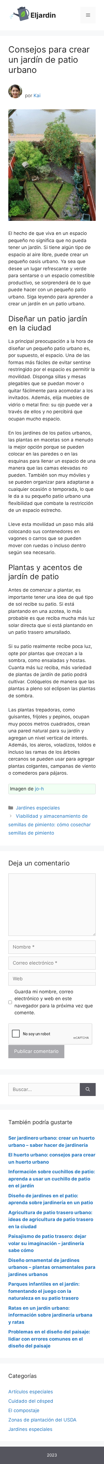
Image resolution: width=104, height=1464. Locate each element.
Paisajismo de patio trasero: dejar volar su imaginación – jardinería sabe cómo (47, 1243)
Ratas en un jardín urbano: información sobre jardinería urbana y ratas (50, 1315)
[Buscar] (88, 1089)
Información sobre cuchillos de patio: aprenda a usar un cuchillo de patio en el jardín (51, 1178)
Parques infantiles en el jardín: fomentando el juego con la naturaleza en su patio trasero (44, 1291)
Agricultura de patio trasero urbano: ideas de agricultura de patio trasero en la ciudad (50, 1219)
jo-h (39, 788)
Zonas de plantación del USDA (42, 1420)
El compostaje (23, 1410)
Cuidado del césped (30, 1401)
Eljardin (43, 15)
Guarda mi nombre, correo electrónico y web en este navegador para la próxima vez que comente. (53, 1002)
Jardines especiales (38, 808)
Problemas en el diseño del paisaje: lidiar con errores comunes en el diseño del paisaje (49, 1339)
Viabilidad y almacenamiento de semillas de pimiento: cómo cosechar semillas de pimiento (49, 824)
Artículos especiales (30, 1391)
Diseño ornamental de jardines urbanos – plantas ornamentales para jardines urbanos (51, 1267)
